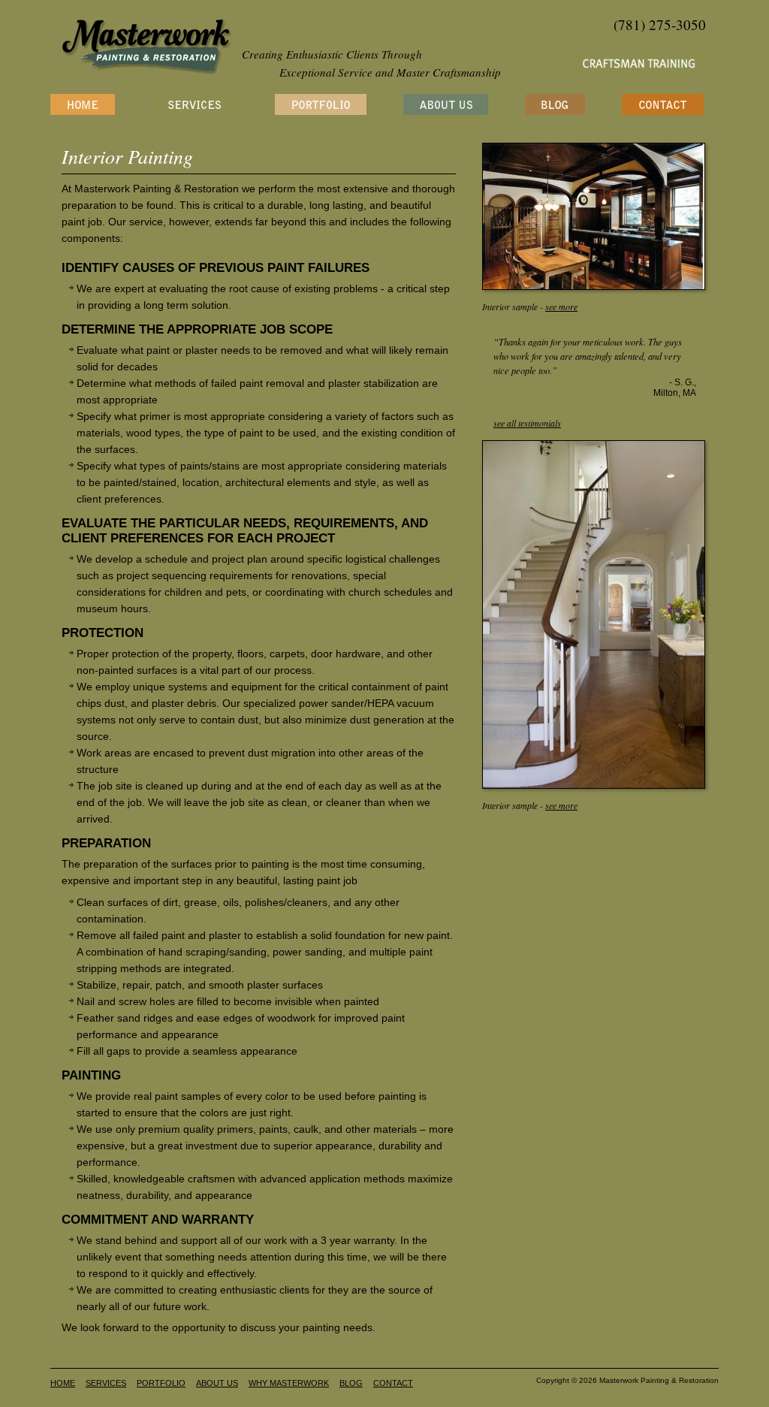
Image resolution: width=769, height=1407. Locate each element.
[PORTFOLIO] (320, 104)
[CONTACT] (663, 104)
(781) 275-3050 (660, 24)
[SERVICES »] (195, 104)
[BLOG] (555, 104)
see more (561, 306)
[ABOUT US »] (445, 104)
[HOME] (82, 104)
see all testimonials (527, 423)
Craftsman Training (638, 63)
